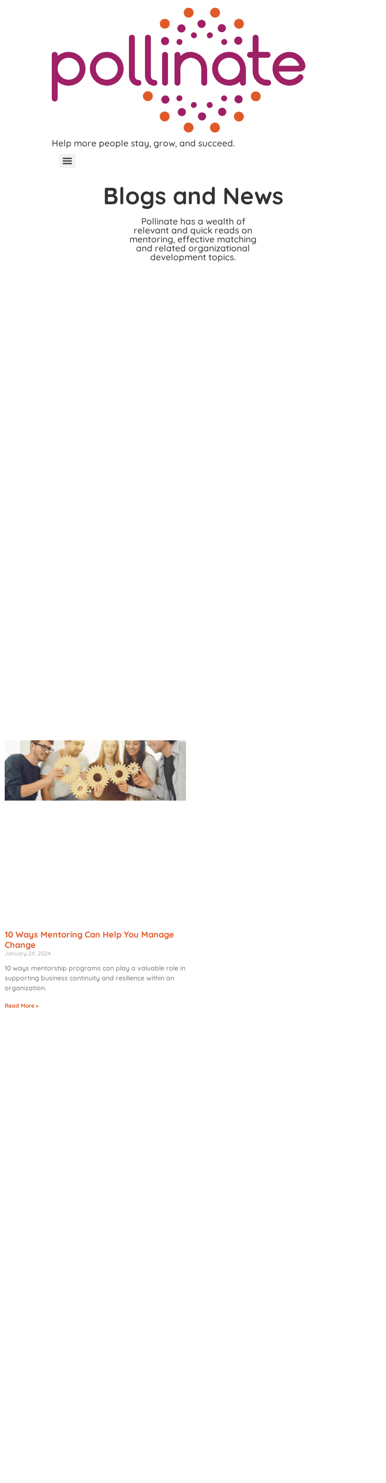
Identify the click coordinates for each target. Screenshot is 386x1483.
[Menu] (67, 161)
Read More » (22, 1005)
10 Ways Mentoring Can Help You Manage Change (89, 939)
